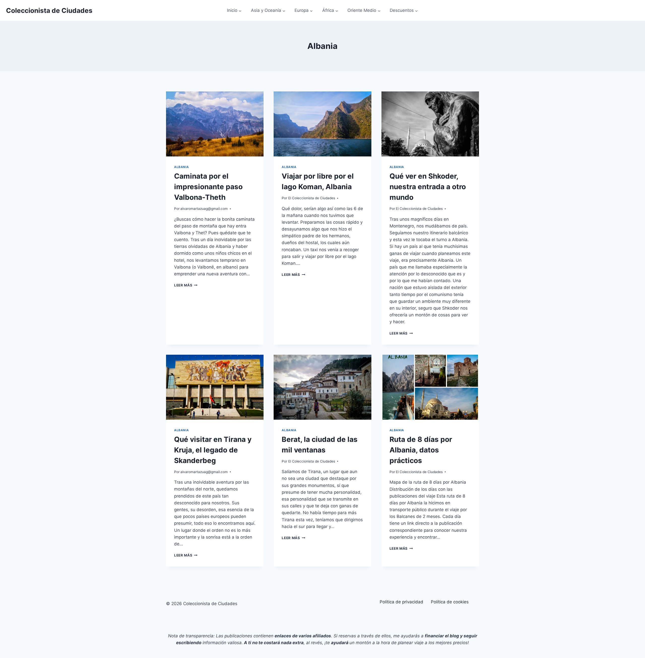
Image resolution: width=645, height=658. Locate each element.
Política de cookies (450, 601)
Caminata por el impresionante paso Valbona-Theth (208, 187)
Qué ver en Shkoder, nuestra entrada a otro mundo (428, 187)
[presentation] (215, 123)
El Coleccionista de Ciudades (311, 198)
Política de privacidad (401, 601)
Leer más (186, 285)
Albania (181, 167)
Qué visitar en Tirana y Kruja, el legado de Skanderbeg (212, 450)
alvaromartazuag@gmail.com (204, 209)
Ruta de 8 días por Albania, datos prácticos (421, 450)
